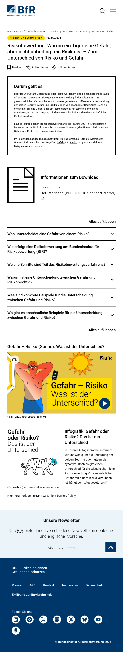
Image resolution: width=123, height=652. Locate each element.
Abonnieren (57, 547)
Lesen (45, 188)
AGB (32, 585)
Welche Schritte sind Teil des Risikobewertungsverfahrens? (60, 266)
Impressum (70, 585)
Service (54, 31)
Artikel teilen (40, 67)
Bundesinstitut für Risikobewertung (26, 31)
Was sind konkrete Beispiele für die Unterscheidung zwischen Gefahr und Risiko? (60, 299)
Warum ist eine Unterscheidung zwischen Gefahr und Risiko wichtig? (60, 281)
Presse (16, 585)
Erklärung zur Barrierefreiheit (32, 595)
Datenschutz (95, 585)
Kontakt (48, 585)
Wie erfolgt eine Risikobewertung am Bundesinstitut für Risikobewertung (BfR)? (60, 251)
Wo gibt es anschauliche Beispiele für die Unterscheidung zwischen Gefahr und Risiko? (60, 317)
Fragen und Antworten (75, 31)
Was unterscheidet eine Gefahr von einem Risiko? (60, 236)
